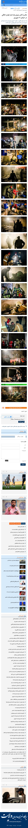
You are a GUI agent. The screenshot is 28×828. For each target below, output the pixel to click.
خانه (26, 8)
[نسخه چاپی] (12, 8)
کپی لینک (21, 422)
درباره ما (14, 825)
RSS (8, 825)
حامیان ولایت (4, 426)
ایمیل (25, 447)
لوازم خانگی (15, 426)
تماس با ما (19, 825)
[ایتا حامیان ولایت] (14, 384)
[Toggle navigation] (3, 2)
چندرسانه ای (12, 523)
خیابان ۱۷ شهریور (10, 426)
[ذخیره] (11, 8)
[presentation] (3, 471)
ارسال (23, 464)
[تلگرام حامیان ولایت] (14, 64)
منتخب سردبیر (17, 523)
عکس (23, 8)
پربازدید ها (23, 523)
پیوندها (10, 825)
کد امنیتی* (24, 460)
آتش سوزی (19, 426)
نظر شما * (24, 450)
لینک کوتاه (22, 416)
